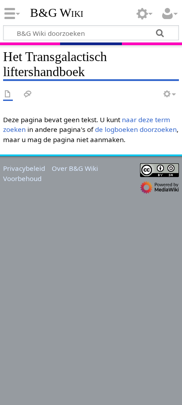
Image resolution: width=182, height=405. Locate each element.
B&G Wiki (56, 13)
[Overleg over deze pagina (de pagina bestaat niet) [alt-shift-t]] (28, 94)
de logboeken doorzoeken (136, 129)
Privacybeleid (24, 168)
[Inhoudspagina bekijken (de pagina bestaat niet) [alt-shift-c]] (8, 94)
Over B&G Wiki (75, 168)
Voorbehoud (22, 178)
